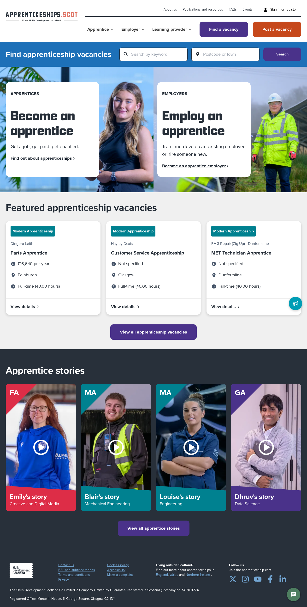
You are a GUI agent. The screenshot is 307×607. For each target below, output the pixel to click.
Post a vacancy (277, 29)
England (162, 574)
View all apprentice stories (153, 528)
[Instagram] (245, 578)
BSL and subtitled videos (76, 570)
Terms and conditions (74, 574)
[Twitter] (233, 578)
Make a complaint (120, 574)
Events (247, 9)
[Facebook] (270, 578)
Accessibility (116, 570)
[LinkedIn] (283, 578)
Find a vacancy (223, 29)
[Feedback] (295, 303)
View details (23, 307)
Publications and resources (203, 9)
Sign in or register (283, 9)
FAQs (233, 9)
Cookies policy (118, 565)
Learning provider (169, 29)
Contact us (66, 565)
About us (170, 9)
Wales (174, 574)
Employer (130, 29)
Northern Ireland (198, 574)
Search (282, 54)
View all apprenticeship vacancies (153, 332)
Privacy (63, 579)
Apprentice (98, 29)
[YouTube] (258, 578)
